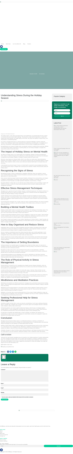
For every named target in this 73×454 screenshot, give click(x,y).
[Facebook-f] (1, 449)
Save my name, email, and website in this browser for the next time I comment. (17, 397)
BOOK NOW (3, 344)
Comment (3, 369)
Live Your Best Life (17, 43)
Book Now (8, 43)
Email (2, 387)
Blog (24, 43)
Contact (29, 43)
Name (2, 383)
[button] (8, 352)
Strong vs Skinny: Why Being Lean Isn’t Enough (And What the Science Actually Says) (61, 199)
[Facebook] (1, 46)
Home (2, 43)
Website (2, 392)
